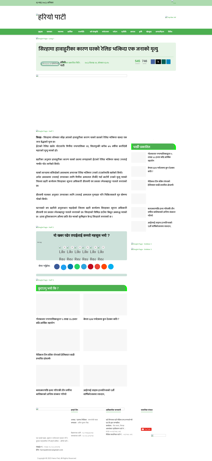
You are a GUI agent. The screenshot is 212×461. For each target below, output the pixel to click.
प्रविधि (123, 32)
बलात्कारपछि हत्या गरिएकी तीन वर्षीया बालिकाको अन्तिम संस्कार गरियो (54, 392)
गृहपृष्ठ (40, 32)
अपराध (132, 32)
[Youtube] (167, 421)
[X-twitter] (156, 421)
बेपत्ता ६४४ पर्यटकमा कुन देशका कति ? (101, 319)
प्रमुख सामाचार (38, 313)
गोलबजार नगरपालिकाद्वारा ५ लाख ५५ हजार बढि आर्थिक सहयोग (56, 321)
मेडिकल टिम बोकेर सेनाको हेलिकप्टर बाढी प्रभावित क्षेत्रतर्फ (55, 357)
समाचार (49, 32)
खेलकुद (149, 32)
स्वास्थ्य (60, 32)
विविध (170, 32)
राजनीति (81, 32)
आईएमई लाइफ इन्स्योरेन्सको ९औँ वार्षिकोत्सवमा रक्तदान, (98, 392)
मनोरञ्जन (105, 32)
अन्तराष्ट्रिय (160, 32)
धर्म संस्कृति (94, 32)
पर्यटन (115, 32)
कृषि (140, 32)
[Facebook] (144, 421)
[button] (57, 266)
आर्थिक (70, 32)
